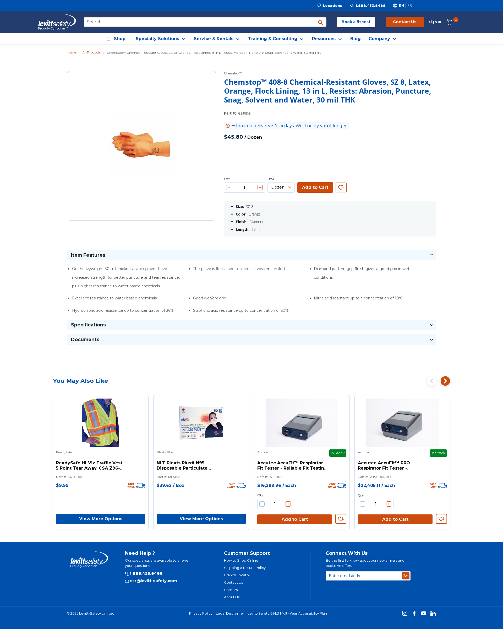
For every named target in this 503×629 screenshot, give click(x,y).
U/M (270, 179)
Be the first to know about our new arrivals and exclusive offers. (365, 563)
